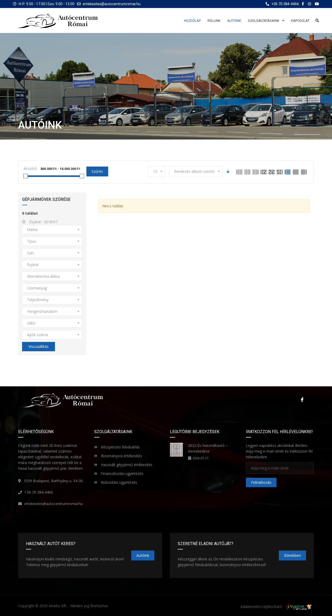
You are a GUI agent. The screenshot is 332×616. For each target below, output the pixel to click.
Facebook (301, 399)
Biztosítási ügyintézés (118, 482)
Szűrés (97, 171)
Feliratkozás (261, 482)
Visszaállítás (39, 346)
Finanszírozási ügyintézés (121, 473)
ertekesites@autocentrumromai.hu (112, 4)
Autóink (142, 555)
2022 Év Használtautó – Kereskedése (208, 448)
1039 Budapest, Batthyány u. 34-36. (54, 480)
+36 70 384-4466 (38, 492)
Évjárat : (43, 221)
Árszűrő (30, 168)
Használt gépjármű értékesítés (126, 464)
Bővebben (292, 555)
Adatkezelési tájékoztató (261, 606)
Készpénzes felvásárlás (120, 447)
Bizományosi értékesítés (121, 455)
